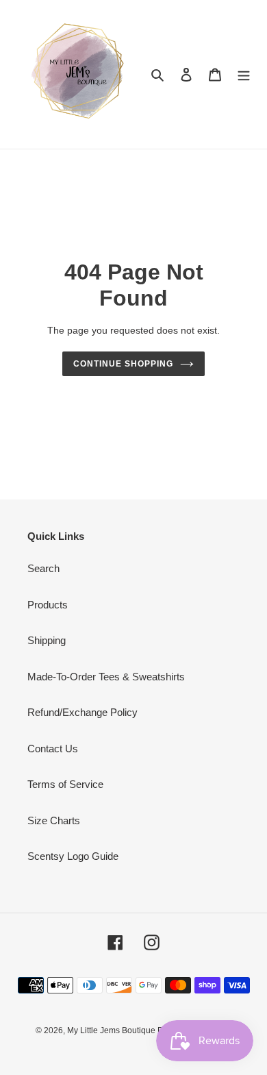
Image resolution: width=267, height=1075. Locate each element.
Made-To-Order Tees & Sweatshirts (106, 676)
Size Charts (53, 820)
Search (43, 568)
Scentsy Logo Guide (72, 856)
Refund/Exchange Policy (82, 712)
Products (47, 604)
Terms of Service (65, 784)
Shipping (46, 640)
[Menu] (243, 74)
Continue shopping (123, 364)
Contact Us (52, 748)
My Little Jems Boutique (112, 1030)
